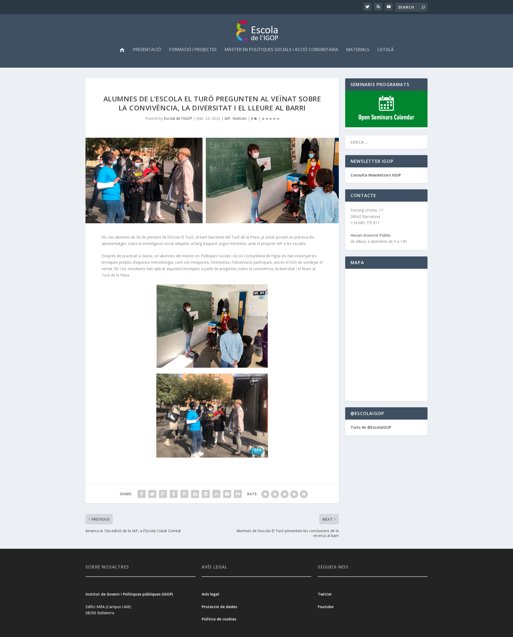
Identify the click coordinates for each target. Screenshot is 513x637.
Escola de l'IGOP (178, 118)
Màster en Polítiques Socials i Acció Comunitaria (281, 49)
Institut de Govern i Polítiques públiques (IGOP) (129, 594)
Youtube (326, 606)
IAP (227, 118)
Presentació (147, 49)
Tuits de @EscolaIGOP (371, 427)
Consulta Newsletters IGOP (376, 175)
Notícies (239, 118)
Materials (357, 49)
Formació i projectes (193, 49)
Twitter (325, 594)
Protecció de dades (219, 606)
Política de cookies (219, 618)
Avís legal (210, 594)
